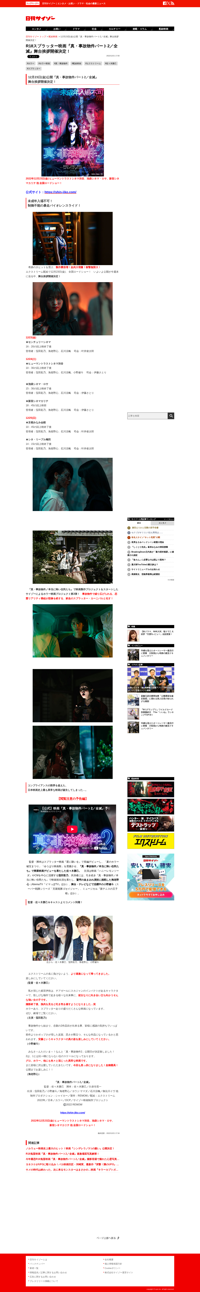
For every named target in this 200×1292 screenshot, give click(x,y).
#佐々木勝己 (110, 63)
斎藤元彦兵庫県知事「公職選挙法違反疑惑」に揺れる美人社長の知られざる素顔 (157, 698)
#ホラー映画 (44, 63)
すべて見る (168, 519)
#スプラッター (33, 68)
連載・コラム (140, 28)
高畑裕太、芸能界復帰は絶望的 (145, 574)
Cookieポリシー (112, 1268)
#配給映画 (76, 63)
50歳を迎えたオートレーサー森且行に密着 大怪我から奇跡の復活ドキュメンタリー (157, 653)
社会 (94, 28)
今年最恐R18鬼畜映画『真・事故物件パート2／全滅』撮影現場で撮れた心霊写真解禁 (73, 1159)
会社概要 (109, 1259)
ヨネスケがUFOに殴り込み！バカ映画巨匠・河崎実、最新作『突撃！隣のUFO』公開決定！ (73, 1164)
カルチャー (114, 28)
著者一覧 (34, 1268)
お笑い (56, 28)
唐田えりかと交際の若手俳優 (144, 527)
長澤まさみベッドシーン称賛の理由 (147, 542)
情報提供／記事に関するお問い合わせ (48, 1272)
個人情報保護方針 (113, 1263)
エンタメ (162, 523)
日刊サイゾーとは (38, 1259)
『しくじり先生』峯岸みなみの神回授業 (149, 547)
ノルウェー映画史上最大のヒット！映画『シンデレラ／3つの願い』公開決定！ (70, 1148)
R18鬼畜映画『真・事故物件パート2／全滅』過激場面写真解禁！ (62, 1153)
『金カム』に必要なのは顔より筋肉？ (148, 559)
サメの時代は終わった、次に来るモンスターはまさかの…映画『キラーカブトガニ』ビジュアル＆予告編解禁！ (73, 1169)
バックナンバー (37, 1263)
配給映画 (163, 28)
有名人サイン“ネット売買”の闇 (145, 537)
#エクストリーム (93, 63)
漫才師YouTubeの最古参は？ (144, 564)
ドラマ (76, 28)
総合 (139, 523)
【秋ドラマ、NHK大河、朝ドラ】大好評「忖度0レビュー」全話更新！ (157, 632)
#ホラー (30, 63)
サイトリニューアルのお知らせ (145, 569)
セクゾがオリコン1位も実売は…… (147, 532)
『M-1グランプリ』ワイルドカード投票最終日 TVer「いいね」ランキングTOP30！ (157, 712)
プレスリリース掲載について (44, 1281)
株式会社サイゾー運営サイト (119, 1272)
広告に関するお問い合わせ (43, 1276)
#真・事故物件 (61, 63)
